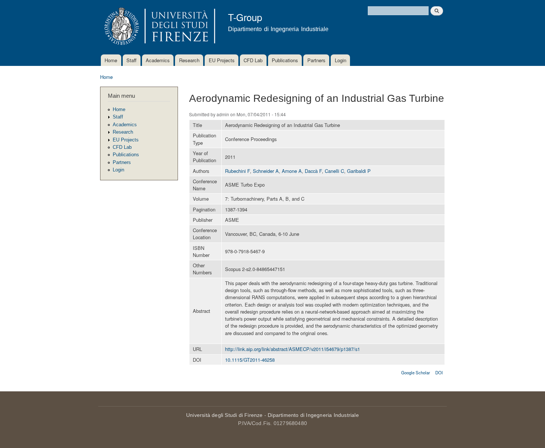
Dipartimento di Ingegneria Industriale (313, 415)
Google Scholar (415, 372)
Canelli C (334, 170)
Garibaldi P (359, 170)
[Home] (158, 27)
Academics (158, 60)
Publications (285, 60)
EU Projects (222, 60)
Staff (131, 60)
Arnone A (292, 170)
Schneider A (266, 170)
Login (340, 60)
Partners (316, 60)
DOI (439, 372)
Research (189, 60)
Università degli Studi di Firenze (224, 415)
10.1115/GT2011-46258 (250, 359)
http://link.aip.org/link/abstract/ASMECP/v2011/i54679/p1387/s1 (292, 348)
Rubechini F (237, 170)
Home (111, 60)
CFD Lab (253, 60)
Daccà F (313, 170)
